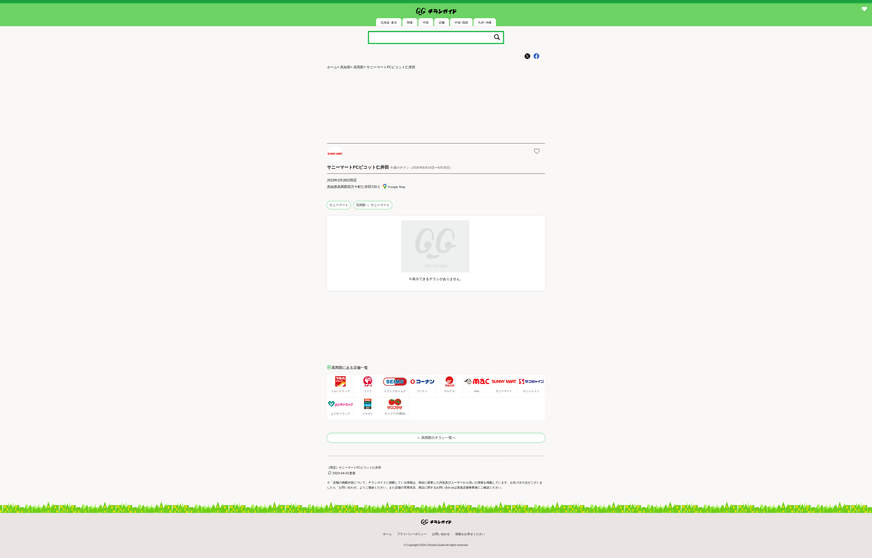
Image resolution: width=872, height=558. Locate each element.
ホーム (332, 67)
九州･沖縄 (484, 22)
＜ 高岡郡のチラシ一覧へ (436, 437)
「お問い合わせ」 (347, 487)
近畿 (442, 22)
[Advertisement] (436, 107)
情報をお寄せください (470, 534)
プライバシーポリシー (412, 534)
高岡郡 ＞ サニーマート (373, 205)
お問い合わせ (441, 534)
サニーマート (338, 205)
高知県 (345, 67)
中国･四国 (461, 22)
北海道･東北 (389, 22)
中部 (426, 22)
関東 (410, 22)
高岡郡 (358, 67)
